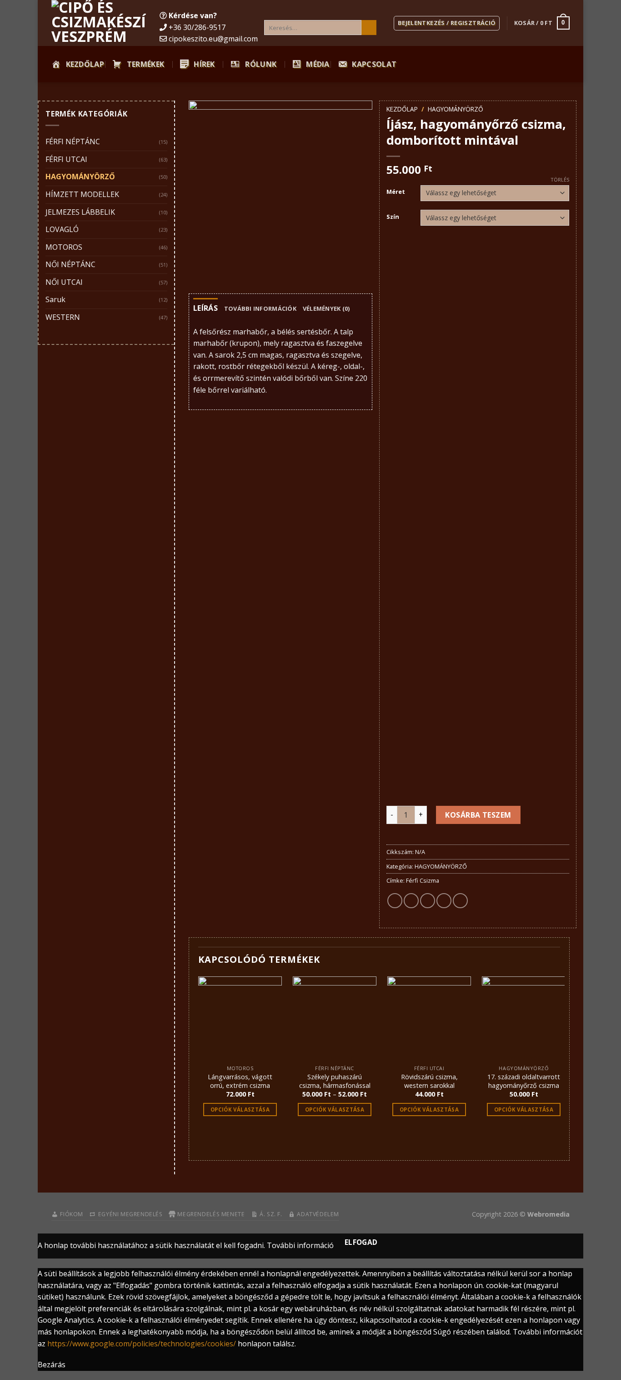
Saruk (55, 299)
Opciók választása (240, 1109)
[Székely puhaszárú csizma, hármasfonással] (334, 1018)
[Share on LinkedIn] (460, 900)
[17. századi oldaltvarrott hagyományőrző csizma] (524, 1018)
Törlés (560, 180)
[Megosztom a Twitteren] (411, 900)
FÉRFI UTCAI (66, 159)
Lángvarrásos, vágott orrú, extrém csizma (240, 1081)
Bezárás (51, 1365)
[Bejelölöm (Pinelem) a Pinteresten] (443, 900)
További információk (260, 308)
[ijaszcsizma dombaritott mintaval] (280, 192)
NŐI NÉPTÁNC (70, 264)
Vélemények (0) (326, 308)
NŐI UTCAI (64, 282)
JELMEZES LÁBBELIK (80, 212)
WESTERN (62, 317)
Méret (395, 192)
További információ (300, 1245)
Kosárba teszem (478, 815)
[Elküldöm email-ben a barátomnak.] (427, 900)
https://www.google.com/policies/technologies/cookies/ (141, 1344)
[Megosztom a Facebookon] (394, 900)
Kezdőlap (402, 109)
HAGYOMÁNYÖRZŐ (80, 177)
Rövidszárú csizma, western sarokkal (429, 1081)
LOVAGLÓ (62, 229)
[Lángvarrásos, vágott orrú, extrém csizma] (240, 1018)
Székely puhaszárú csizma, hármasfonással (335, 1081)
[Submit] (368, 27)
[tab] (205, 308)
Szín (392, 217)
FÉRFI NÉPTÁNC (72, 141)
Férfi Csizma (422, 880)
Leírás (205, 308)
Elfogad (361, 1242)
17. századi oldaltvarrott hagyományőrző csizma (523, 1081)
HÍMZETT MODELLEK (82, 194)
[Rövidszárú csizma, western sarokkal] (429, 1018)
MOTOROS (63, 247)
